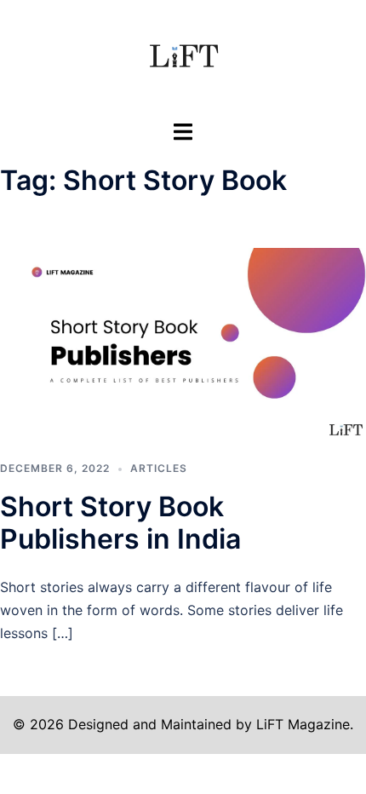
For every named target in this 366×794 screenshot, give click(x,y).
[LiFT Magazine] (183, 57)
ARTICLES (158, 468)
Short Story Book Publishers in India (120, 522)
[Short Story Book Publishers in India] (183, 342)
